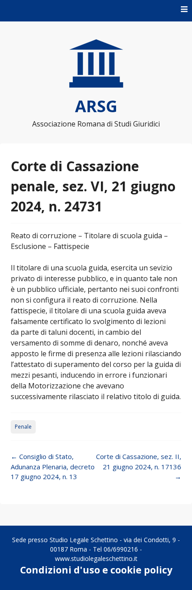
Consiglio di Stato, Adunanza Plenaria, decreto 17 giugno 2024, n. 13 (53, 466)
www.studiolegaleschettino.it (96, 558)
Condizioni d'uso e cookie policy (96, 570)
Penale (23, 426)
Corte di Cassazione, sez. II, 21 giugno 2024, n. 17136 (138, 466)
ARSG (96, 106)
